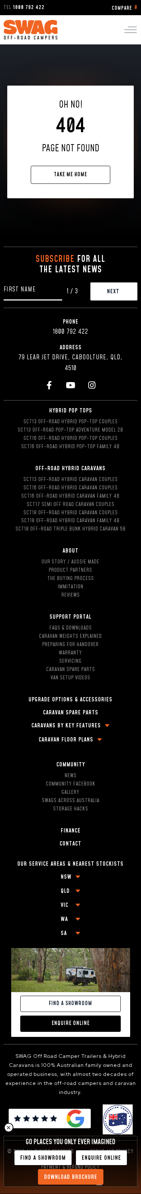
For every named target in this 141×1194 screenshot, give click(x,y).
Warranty (70, 653)
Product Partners (70, 570)
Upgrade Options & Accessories (70, 700)
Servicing (70, 661)
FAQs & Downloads (71, 628)
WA (64, 919)
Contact (70, 844)
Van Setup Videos (70, 678)
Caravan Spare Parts (70, 669)
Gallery (70, 792)
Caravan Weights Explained (70, 636)
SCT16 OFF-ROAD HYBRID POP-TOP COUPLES (71, 438)
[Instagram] (92, 385)
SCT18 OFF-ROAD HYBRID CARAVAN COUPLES (71, 512)
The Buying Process (70, 578)
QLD (65, 891)
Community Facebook (70, 784)
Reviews (70, 595)
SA (64, 933)
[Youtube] (71, 385)
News (71, 775)
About (70, 551)
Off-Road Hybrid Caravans (70, 468)
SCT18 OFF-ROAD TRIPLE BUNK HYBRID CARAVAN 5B (71, 529)
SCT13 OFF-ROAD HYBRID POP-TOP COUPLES (71, 421)
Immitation (71, 586)
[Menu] (130, 30)
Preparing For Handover (70, 644)
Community (70, 765)
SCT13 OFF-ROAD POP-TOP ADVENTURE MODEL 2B (70, 430)
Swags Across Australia (70, 800)
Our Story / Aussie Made (70, 562)
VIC (64, 905)
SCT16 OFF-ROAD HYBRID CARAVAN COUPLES (71, 488)
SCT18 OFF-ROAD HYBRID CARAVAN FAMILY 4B (70, 520)
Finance (71, 831)
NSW (66, 877)
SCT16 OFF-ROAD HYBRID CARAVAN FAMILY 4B (70, 496)
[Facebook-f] (49, 385)
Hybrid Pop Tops (70, 411)
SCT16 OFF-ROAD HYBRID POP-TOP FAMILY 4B (70, 446)
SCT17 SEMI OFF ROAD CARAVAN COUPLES (71, 504)
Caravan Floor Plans (66, 740)
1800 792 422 (70, 332)
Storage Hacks (70, 809)
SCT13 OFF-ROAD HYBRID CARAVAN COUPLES (71, 479)
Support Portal (70, 617)
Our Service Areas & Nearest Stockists (70, 864)
